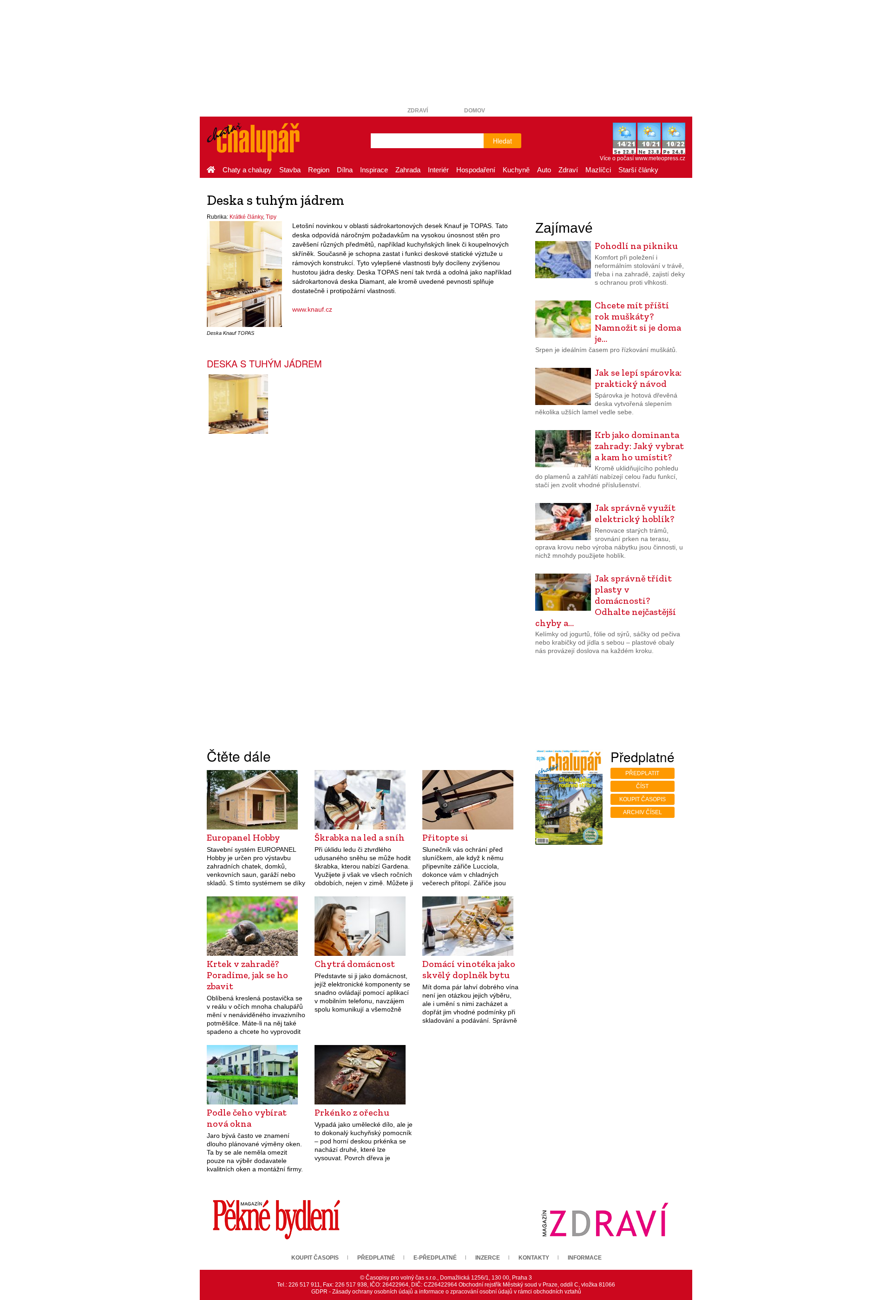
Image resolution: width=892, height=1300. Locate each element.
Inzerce (487, 1257)
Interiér (438, 170)
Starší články (638, 170)
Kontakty (533, 1257)
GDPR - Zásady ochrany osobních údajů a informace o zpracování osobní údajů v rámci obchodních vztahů (446, 1291)
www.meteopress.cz (660, 158)
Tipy (271, 217)
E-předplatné (435, 1257)
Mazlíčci (598, 170)
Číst (642, 786)
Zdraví (417, 110)
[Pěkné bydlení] (276, 1219)
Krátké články (246, 217)
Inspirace (374, 170)
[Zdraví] (605, 1219)
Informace (585, 1257)
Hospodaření (475, 170)
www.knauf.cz (312, 309)
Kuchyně (516, 170)
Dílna (345, 170)
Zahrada (407, 170)
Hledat (502, 140)
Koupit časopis (642, 799)
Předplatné (376, 1257)
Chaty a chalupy (247, 170)
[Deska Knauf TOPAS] (244, 273)
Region (318, 170)
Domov (474, 110)
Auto (544, 170)
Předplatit (642, 773)
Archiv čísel (642, 812)
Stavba (290, 170)
